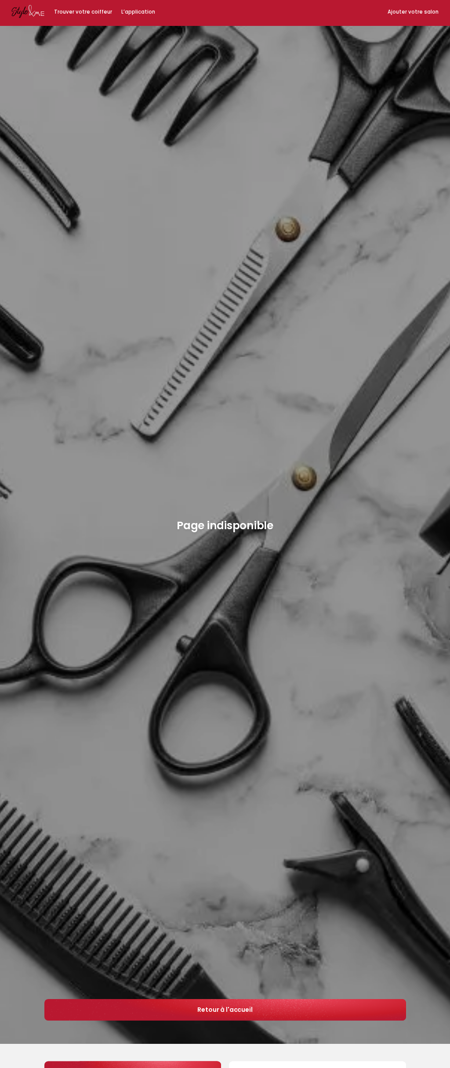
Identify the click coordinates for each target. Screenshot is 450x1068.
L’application (138, 12)
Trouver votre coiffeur (83, 12)
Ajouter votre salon (413, 12)
